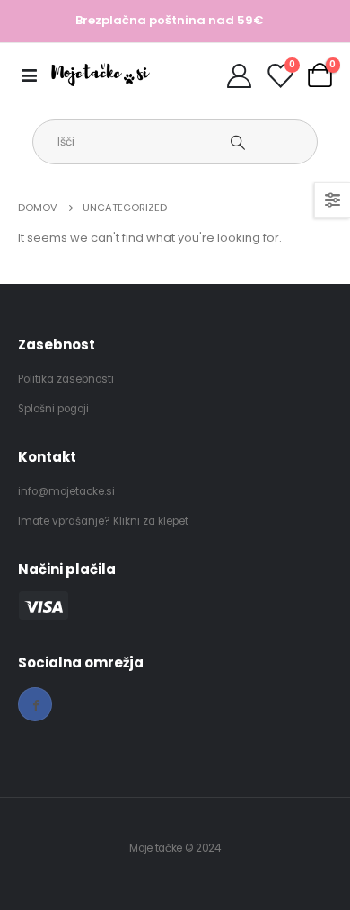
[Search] (237, 141)
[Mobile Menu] (34, 74)
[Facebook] (35, 704)
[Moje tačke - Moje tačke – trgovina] (100, 74)
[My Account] (238, 75)
